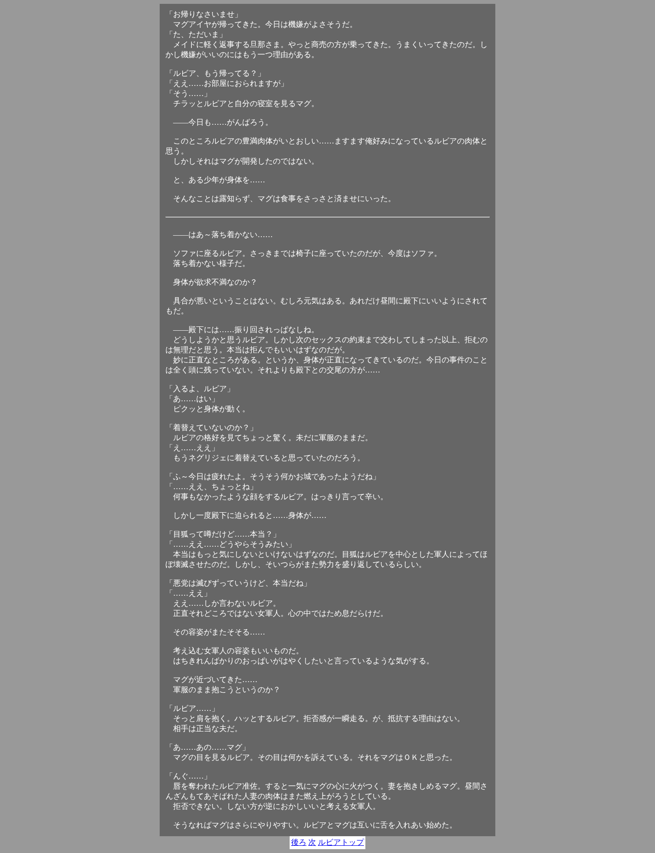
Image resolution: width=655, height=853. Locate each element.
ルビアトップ (341, 842)
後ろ (298, 842)
